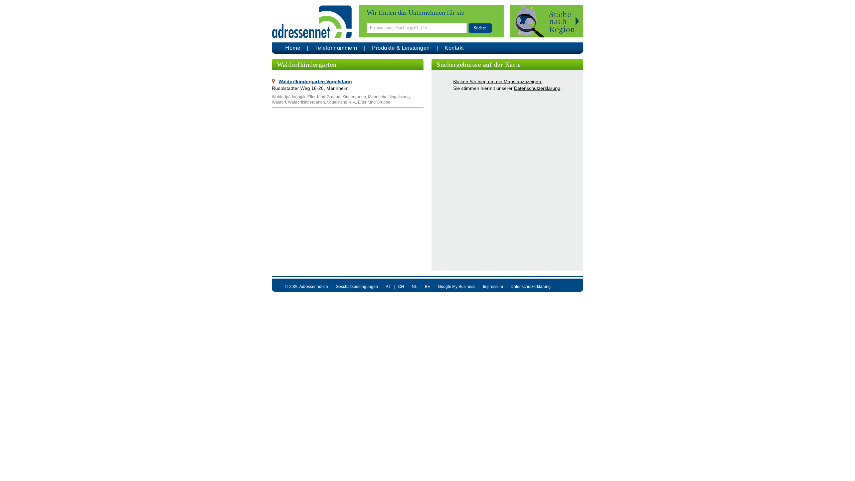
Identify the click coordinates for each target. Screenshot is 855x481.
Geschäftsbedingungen (357, 286)
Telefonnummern (336, 48)
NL (414, 286)
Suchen (480, 28)
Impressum (493, 286)
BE (427, 286)
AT (388, 286)
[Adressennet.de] (312, 22)
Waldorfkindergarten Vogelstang (315, 81)
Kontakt (454, 48)
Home (292, 48)
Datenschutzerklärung (537, 88)
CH (401, 286)
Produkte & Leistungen (401, 48)
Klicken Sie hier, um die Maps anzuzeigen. (497, 81)
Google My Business (456, 286)
